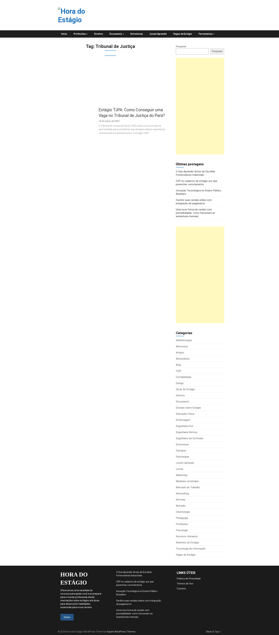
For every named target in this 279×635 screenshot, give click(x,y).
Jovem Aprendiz (158, 34)
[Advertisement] (110, 83)
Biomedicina (182, 358)
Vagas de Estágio (182, 34)
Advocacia (182, 346)
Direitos (98, 34)
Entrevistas (136, 34)
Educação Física (185, 413)
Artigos (180, 352)
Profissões (80, 34)
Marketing (181, 475)
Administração (184, 340)
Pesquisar (181, 46)
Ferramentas (205, 34)
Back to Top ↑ (213, 631)
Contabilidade (183, 377)
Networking (182, 493)
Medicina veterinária (187, 481)
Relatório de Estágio (187, 542)
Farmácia (181, 450)
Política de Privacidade (189, 578)
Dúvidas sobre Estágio (188, 407)
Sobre (67, 617)
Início (64, 34)
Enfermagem (183, 420)
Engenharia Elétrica (186, 432)
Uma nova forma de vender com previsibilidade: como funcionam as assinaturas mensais (134, 613)
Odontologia (183, 511)
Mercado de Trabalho (188, 487)
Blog (178, 364)
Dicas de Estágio (185, 389)
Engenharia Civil (184, 426)
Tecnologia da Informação (191, 548)
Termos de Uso (185, 583)
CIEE (178, 370)
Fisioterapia (182, 456)
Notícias (180, 499)
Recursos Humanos (187, 536)
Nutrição (181, 505)
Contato (181, 588)
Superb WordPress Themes (121, 631)
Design (180, 383)
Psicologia (182, 530)
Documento (115, 34)
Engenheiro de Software (189, 438)
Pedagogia (182, 518)
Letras (179, 469)
